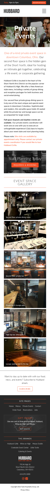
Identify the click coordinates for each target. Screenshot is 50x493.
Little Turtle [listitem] (34, 448)
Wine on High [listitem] (25, 444)
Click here (30, 128)
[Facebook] (26, 478)
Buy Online (25, 429)
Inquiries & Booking (25, 165)
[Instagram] (23, 478)
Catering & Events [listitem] (25, 451)
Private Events (28, 406)
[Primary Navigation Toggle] (44, 11)
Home (11, 406)
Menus (18, 406)
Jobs (36, 410)
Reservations (39, 3)
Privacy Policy (25, 490)
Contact (38, 406)
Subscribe (25, 389)
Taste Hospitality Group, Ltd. (30, 487)
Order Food (16, 410)
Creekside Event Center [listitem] (20, 448)
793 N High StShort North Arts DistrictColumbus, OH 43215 (25, 467)
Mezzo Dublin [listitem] (38, 444)
